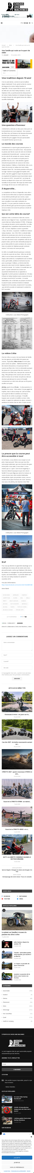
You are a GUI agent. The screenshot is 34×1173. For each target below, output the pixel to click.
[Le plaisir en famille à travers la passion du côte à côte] (17, 920)
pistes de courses (22, 607)
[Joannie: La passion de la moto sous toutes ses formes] (7, 976)
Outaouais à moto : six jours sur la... (17, 714)
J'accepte (17, 1158)
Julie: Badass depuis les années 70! (21, 943)
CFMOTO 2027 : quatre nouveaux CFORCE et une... (17, 773)
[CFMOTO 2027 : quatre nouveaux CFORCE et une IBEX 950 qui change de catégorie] (17, 759)
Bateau (17, 998)
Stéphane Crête (20, 609)
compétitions (6, 598)
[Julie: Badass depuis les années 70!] (7, 944)
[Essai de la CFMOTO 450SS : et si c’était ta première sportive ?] (17, 817)
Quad (17, 1017)
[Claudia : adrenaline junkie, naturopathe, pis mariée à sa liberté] (7, 955)
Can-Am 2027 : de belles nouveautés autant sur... (17, 743)
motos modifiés (14, 603)
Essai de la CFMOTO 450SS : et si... (17, 829)
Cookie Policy (7, 1171)
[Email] (27, 23)
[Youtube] (25, 23)
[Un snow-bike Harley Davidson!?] (7, 1099)
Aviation (17, 994)
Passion (12, 607)
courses (15, 598)
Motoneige (17, 1010)
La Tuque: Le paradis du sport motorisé (21, 964)
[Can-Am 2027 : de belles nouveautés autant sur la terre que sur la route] (17, 729)
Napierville (24, 603)
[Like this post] (22, 617)
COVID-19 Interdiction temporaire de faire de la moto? (22, 1109)
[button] (31, 1137)
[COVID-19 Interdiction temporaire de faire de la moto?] (7, 1109)
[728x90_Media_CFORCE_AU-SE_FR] (17, 14)
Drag (21, 598)
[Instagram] (22, 23)
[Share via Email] (25, 617)
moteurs (5, 603)
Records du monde (8, 609)
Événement (17, 1002)
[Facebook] (21, 23)
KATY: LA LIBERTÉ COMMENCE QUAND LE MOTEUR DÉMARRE (17, 858)
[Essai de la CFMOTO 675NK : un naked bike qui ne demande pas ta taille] (17, 789)
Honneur (23, 601)
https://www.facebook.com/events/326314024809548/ (17, 585)
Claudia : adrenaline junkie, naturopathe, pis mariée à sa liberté (22, 954)
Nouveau (5, 607)
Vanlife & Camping (17, 1021)
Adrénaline (16, 595)
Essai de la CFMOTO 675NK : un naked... (17, 802)
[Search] (32, 23)
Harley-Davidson (13, 601)
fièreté (4, 601)
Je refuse (17, 1162)
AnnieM (6, 55)
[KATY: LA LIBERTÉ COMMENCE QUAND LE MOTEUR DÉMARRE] (17, 844)
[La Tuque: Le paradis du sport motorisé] (7, 966)
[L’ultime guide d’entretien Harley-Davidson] (7, 1120)
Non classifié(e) (17, 1013)
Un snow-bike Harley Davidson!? (20, 1097)
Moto (10, 45)
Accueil (3, 45)
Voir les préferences (17, 1167)
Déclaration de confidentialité (18, 1171)
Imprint (28, 1171)
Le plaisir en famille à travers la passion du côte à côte (14, 933)
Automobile (17, 991)
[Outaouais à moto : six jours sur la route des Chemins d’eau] (17, 702)
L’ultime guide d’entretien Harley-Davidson (22, 1119)
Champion (24, 595)
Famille (28, 598)
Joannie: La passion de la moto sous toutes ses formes (22, 976)
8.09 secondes (6, 595)
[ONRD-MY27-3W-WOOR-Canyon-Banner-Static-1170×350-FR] (17, 60)
